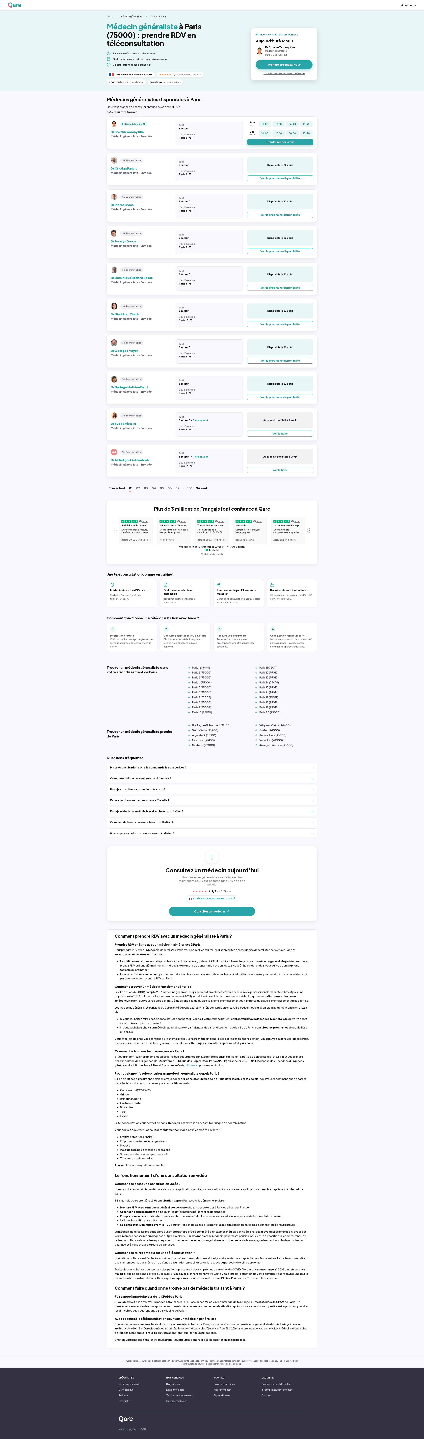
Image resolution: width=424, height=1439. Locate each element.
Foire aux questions (224, 1383)
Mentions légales (127, 1429)
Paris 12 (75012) (268, 672)
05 (162, 488)
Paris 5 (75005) (201, 687)
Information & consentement (277, 1389)
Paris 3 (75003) (201, 677)
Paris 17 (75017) (268, 697)
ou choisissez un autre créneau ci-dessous (284, 73)
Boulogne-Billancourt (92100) (211, 725)
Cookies (266, 1395)
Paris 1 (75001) (201, 667)
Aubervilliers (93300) (272, 735)
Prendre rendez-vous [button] (280, 142)
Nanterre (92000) (203, 745)
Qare (109, 16)
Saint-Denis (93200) (205, 730)
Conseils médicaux (176, 1400)
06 (170, 488)
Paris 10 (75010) (202, 712)
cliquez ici (192, 1065)
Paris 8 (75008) (201, 702)
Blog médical (173, 1383)
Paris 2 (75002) (201, 672)
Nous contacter (222, 1389)
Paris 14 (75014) (269, 682)
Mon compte (408, 5)
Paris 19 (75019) (268, 707)
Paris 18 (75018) (268, 702)
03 (146, 488)
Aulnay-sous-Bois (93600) (276, 745)
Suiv (201, 488)
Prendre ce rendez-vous (284, 64)
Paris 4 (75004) (202, 682)
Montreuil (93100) (203, 740)
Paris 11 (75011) (268, 667)
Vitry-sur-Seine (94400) (275, 725)
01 (130, 488)
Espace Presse (222, 1395)
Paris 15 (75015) (268, 687)
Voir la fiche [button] (280, 433)
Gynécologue (126, 1389)
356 (189, 488)
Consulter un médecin (209, 911)
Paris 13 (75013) (268, 677)
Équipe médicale (175, 1389)
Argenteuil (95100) (204, 735)
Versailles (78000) (271, 740)
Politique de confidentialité (276, 1383)
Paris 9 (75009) (201, 707)
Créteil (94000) (269, 730)
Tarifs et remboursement (179, 1395)
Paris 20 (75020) (269, 712)
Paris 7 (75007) (201, 697)
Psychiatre (124, 1400)
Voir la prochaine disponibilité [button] (280, 178)
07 (177, 488)
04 (154, 488)
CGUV (143, 1429)
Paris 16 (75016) (268, 692)
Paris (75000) (158, 16)
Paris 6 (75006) (201, 692)
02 (138, 488)
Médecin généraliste (131, 16)
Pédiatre (123, 1395)
